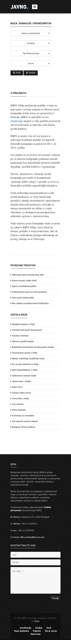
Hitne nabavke (19, 410)
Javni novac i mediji (21, 381)
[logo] (19, 7)
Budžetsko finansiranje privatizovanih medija (33, 347)
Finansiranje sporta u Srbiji (24, 353)
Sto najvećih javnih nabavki (25, 421)
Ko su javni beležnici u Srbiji (25, 364)
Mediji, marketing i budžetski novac (28, 358)
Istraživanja (25, 628)
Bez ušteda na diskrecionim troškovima (30, 303)
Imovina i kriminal (20, 336)
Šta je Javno (51, 631)
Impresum (35, 634)
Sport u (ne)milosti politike (24, 286)
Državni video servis (21, 393)
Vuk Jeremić (18, 404)
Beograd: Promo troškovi (23, 427)
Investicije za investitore (23, 415)
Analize (38, 628)
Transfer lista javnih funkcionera (27, 330)
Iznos (31, 63)
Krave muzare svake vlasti (24, 280)
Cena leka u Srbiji (20, 398)
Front (36, 621)
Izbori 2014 (17, 387)
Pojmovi (37, 631)
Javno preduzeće (30, 33)
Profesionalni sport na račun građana (29, 292)
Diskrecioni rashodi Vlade (24, 375)
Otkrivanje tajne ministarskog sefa (28, 275)
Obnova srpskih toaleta (23, 341)
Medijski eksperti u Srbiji (23, 324)
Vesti (48, 628)
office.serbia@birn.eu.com (31, 537)
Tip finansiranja (31, 53)
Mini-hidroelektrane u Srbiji (24, 370)
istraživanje (17, 121)
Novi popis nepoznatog (23, 297)
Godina (31, 43)
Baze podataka (21, 631)
